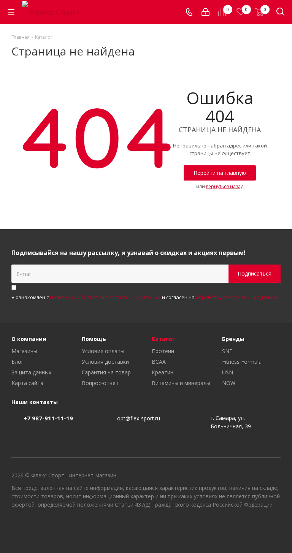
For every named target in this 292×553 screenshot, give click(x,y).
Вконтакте (236, 526)
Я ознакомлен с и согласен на (145, 297)
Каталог (163, 338)
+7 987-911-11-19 (48, 418)
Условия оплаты (103, 351)
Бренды (233, 338)
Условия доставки (105, 361)
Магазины (24, 351)
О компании (28, 338)
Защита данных (31, 372)
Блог (17, 361)
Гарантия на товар (106, 372)
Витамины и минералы (181, 383)
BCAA (159, 361)
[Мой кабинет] (205, 12)
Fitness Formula (242, 361)
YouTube (255, 526)
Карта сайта (27, 383)
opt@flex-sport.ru (138, 418)
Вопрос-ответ (100, 383)
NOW (228, 383)
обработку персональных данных (237, 297)
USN (227, 372)
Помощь (94, 338)
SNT (227, 351)
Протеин (163, 351)
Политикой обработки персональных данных (105, 297)
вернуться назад (224, 186)
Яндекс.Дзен (274, 526)
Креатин (162, 372)
